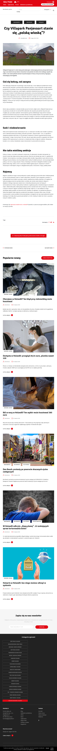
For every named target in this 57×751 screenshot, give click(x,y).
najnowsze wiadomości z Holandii (18, 204)
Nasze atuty (42, 713)
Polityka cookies (25, 722)
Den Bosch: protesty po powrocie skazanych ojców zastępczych (25, 470)
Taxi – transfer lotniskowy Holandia (15, 692)
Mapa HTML (24, 720)
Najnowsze (17, 464)
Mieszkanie (29, 22)
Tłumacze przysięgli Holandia (15, 686)
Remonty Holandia (15, 680)
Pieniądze (41, 22)
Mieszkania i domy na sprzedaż (15, 647)
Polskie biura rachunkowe (15, 664)
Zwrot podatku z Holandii (15, 697)
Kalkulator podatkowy (26, 4)
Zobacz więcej (7, 735)
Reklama (41, 717)
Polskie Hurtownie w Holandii (15, 678)
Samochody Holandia (15, 658)
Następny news (49, 248)
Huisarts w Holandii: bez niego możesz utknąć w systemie (24, 584)
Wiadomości (16, 22)
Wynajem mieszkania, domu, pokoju (15, 644)
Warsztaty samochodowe (15, 669)
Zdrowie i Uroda (8, 294)
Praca (17, 4)
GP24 (22, 715)
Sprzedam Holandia (15, 683)
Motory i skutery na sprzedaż (15, 655)
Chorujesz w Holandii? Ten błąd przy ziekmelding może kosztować (27, 300)
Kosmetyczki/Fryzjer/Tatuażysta (15, 672)
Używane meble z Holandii (15, 666)
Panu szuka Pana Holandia (15, 675)
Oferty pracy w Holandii (15, 641)
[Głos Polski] (8, 2)
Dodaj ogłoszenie (47, 4)
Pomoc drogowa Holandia (15, 695)
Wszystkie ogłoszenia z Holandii (15, 700)
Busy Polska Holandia (15, 649)
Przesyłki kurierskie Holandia (15, 689)
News (4, 4)
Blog (22, 711)
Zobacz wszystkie (47, 258)
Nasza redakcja (42, 715)
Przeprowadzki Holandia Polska (15, 652)
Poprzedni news (8, 248)
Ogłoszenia (11, 4)
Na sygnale (26, 464)
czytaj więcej (6, 315)
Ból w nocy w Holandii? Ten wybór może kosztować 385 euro (27, 413)
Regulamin (23, 724)
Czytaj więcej (52, 748)
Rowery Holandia (15, 661)
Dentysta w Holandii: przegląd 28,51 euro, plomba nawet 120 (28, 357)
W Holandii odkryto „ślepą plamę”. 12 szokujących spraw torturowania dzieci (8, 9)
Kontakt (41, 711)
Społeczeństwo (37, 521)
